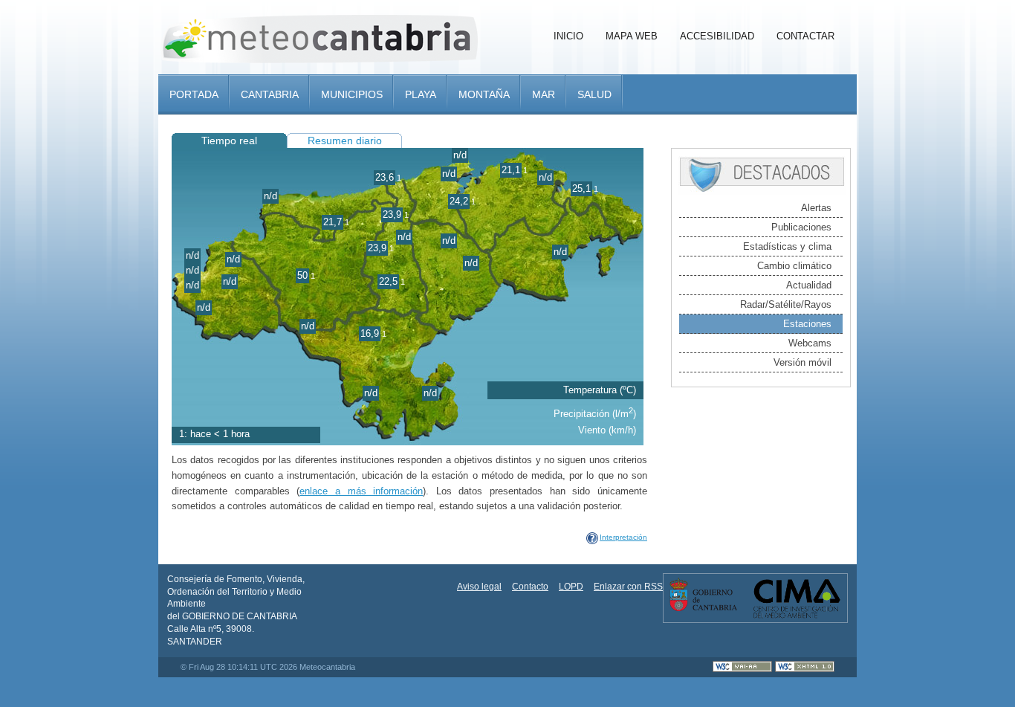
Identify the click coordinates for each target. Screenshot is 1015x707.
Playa (420, 94)
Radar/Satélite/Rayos (785, 304)
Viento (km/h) (607, 430)
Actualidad (808, 285)
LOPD (571, 586)
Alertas (816, 207)
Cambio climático (794, 265)
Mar (543, 94)
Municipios (352, 94)
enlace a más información (361, 491)
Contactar (805, 36)
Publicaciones (801, 227)
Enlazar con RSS (628, 586)
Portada (193, 94)
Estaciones (807, 323)
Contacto (530, 586)
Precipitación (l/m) (595, 413)
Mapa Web (632, 36)
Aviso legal (479, 586)
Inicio (568, 36)
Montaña (484, 94)
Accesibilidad (717, 36)
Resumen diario (345, 140)
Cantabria (270, 94)
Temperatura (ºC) (599, 390)
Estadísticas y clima (787, 246)
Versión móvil (802, 362)
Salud (594, 94)
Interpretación (623, 537)
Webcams (809, 343)
